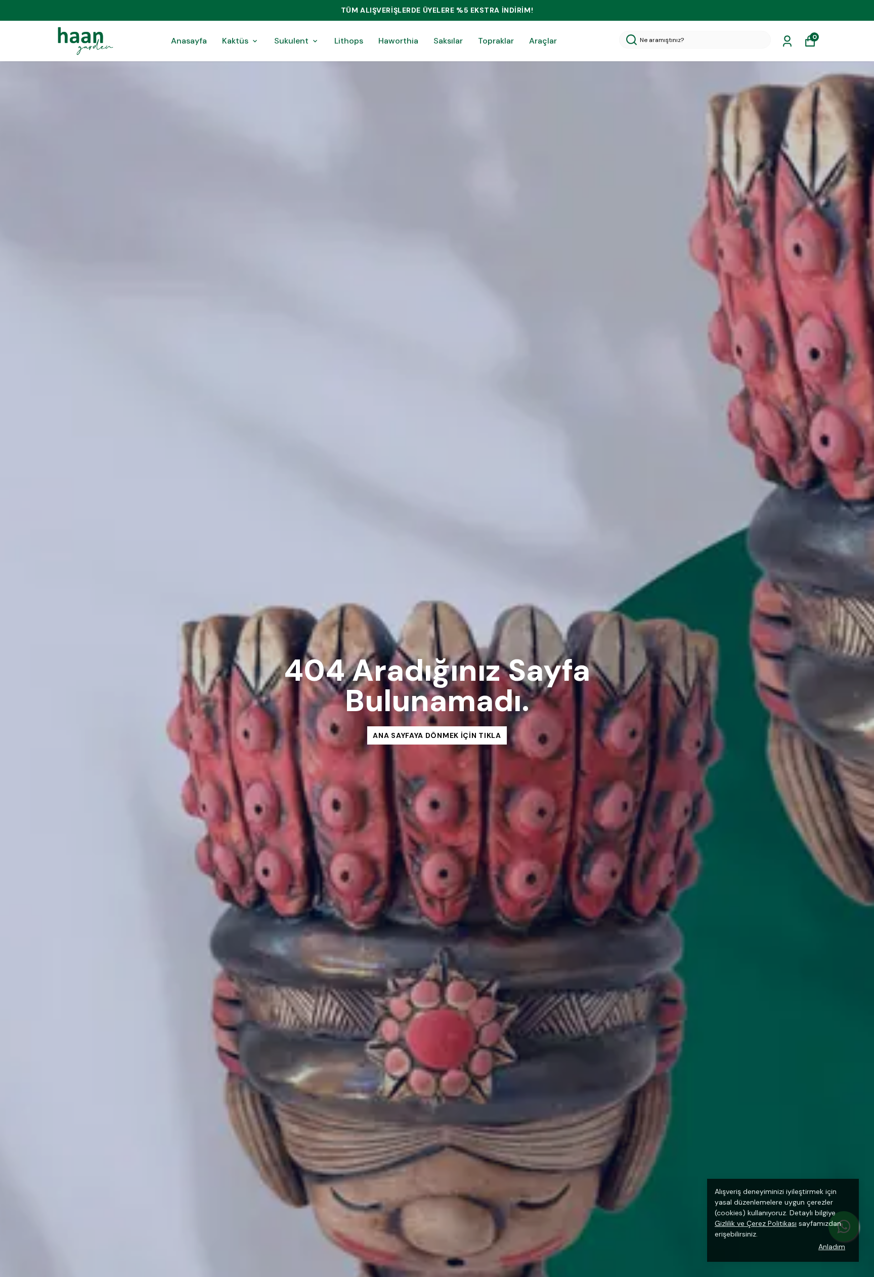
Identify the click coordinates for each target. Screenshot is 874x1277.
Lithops (348, 40)
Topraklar (496, 40)
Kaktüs (235, 40)
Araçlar (543, 40)
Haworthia (398, 40)
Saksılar (448, 40)
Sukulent (291, 40)
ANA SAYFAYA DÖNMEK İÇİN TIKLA (437, 735)
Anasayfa (189, 40)
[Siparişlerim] (787, 41)
